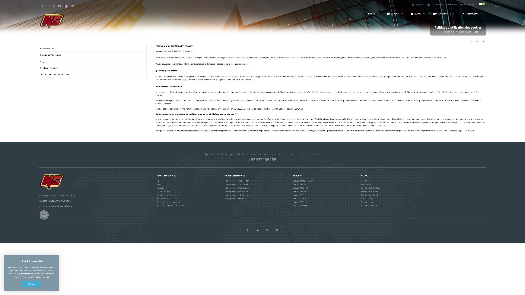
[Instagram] (54, 6)
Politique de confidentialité (168, 202)
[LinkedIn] (48, 6)
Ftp (158, 181)
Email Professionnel (302, 206)
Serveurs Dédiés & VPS (303, 181)
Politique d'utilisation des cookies (171, 206)
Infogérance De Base (370, 188)
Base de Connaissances (167, 198)
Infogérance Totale (369, 191)
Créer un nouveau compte (444, 4)
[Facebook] (42, 6)
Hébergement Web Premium (238, 184)
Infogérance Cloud (369, 195)
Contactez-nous (164, 191)
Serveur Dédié (299, 184)
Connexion (469, 4)
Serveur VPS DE (300, 202)
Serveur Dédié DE (301, 191)
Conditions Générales (166, 195)
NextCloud (366, 184)
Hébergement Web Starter (237, 181)
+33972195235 (262, 159)
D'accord (31, 283)
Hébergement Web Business (237, 188)
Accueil (447, 31)
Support (419, 4)
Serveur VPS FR (300, 198)
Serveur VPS (298, 195)
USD (73, 6)
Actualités (161, 188)
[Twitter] (59, 6)
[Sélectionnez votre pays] (67, 6)
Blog (159, 184)
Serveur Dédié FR (300, 188)
